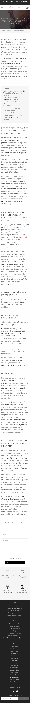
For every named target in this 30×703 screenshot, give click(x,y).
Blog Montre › (15, 658)
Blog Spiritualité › (15, 675)
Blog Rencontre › (15, 649)
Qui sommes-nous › (14, 626)
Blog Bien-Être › (14, 670)
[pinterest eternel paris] (17, 692)
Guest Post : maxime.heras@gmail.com (14, 638)
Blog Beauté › (15, 665)
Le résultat (10, 113)
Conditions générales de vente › (15, 613)
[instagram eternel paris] (13, 692)
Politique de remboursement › (15, 608)
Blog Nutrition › (14, 668)
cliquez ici (22, 237)
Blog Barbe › (14, 660)
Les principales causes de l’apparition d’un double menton (14, 93)
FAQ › (14, 631)
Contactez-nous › (15, 628)
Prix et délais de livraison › (14, 615)
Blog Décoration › (15, 679)
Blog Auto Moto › (15, 682)
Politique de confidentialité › (15, 610)
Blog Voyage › (15, 672)
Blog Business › (14, 677)
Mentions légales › (14, 606)
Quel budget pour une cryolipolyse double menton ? (12, 117)
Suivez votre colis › (14, 624)
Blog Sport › (14, 653)
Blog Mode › (14, 656)
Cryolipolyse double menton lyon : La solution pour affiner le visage (13, 99)
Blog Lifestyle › (14, 651)
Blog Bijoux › (14, 646)
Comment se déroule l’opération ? (12, 105)
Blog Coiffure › (15, 663)
